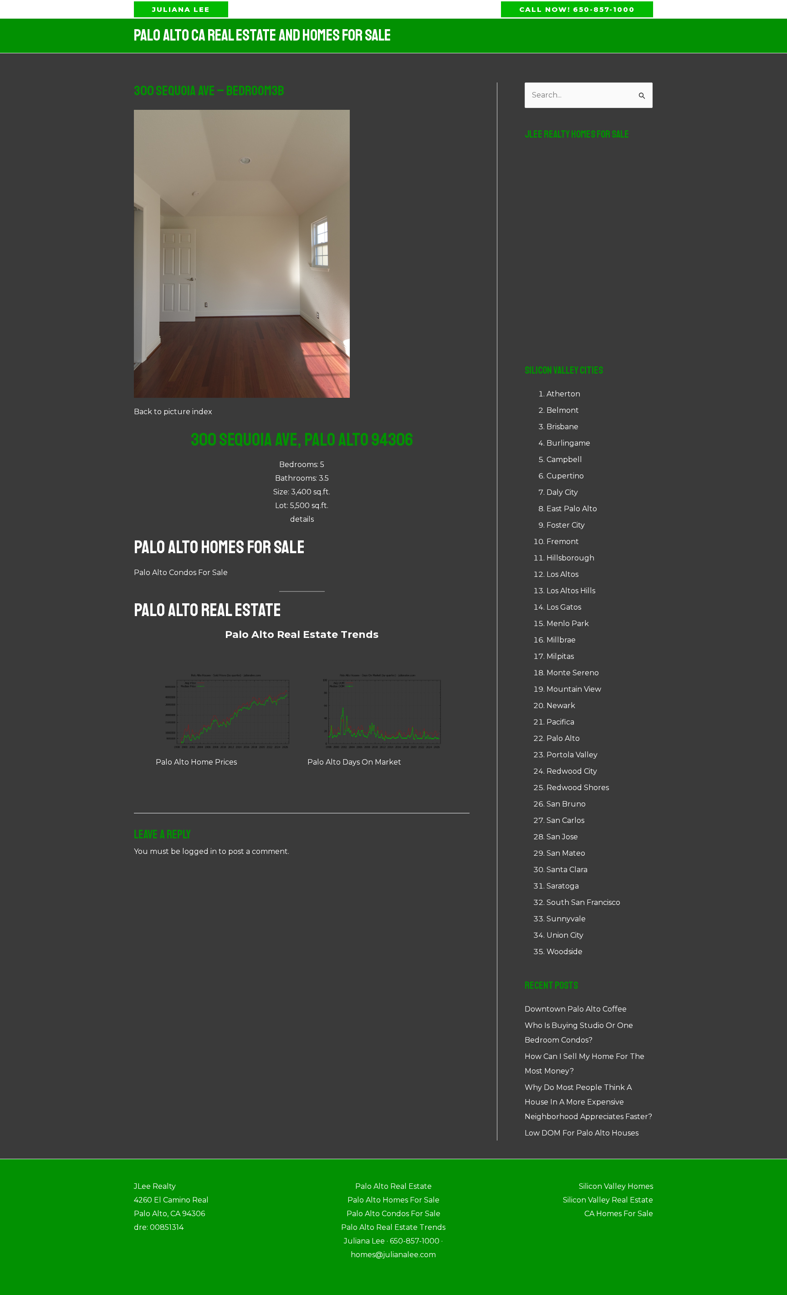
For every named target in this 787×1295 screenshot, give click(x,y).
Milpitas (560, 656)
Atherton (563, 394)
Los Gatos (564, 607)
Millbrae (561, 640)
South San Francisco (583, 902)
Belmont (563, 410)
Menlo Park (568, 623)
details (302, 519)
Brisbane (562, 426)
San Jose (562, 836)
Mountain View (574, 689)
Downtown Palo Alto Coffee (576, 1009)
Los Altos (562, 574)
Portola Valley (572, 754)
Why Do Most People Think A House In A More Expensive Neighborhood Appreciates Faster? (588, 1102)
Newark (561, 705)
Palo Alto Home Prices (196, 762)
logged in (199, 851)
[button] (181, 9)
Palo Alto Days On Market (354, 762)
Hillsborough (570, 558)
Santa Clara (567, 869)
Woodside (565, 951)
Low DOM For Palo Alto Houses (582, 1133)
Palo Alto (563, 738)
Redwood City (572, 771)
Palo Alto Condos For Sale (181, 572)
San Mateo (566, 853)
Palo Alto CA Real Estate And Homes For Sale (262, 36)
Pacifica (560, 722)
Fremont (563, 541)
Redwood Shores (578, 787)
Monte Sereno (573, 672)
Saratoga (563, 886)
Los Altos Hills (571, 590)
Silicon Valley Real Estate (608, 1200)
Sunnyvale (566, 919)
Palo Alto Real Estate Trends (301, 634)
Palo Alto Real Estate (207, 610)
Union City (565, 935)
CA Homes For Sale (618, 1213)
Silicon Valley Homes (616, 1186)
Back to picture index (173, 411)
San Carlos (565, 820)
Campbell (564, 459)
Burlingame (568, 443)
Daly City (562, 492)
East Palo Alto (572, 508)
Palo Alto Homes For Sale (219, 547)
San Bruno (566, 804)
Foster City (566, 525)
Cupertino (565, 476)
